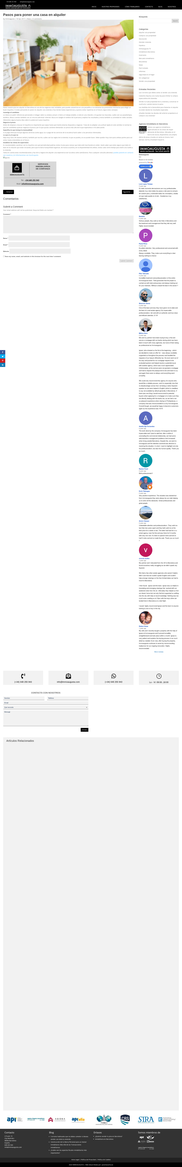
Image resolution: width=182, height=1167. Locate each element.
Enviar (84, 730)
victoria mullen (144, 558)
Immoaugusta (144, 154)
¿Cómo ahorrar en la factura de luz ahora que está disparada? (37, 856)
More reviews (158, 652)
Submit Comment (126, 261)
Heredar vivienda (145, 42)
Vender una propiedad (147, 81)
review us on (145, 166)
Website (6, 251)
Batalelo (142, 216)
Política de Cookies (104, 1160)
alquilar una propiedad (147, 32)
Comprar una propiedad (147, 36)
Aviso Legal (75, 1160)
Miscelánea (143, 62)
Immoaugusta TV (145, 49)
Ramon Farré (143, 469)
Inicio (94, 7)
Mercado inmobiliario (146, 58)
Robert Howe (143, 626)
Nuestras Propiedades (110, 7)
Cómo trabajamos (132, 7)
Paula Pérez (143, 244)
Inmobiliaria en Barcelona (104, 1139)
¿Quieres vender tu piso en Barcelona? (108, 1136)
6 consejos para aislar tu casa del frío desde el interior (33, 1099)
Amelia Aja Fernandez (147, 426)
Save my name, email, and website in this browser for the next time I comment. (33, 256)
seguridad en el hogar (147, 75)
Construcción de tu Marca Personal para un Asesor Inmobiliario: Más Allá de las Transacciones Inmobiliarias (69, 1144)
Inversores (142, 55)
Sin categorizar (144, 78)
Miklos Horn (143, 333)
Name (5, 238)
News (29, 19)
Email (5, 245)
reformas (142, 71)
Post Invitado (143, 68)
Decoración (143, 39)
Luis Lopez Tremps (146, 184)
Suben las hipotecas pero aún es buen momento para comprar (37, 978)
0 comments (37, 19)
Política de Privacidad (88, 1160)
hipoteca (142, 45)
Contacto (149, 7)
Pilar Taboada (144, 273)
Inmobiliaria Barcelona (147, 52)
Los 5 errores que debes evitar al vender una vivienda (158, 93)
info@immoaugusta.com (27, 2)
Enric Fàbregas (144, 491)
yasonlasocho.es (107, 1165)
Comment (7, 214)
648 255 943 (9, 1145)
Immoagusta (9, 19)
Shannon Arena (144, 303)
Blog (160, 7)
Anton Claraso (144, 521)
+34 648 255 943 (11, 2)
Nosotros (172, 7)
